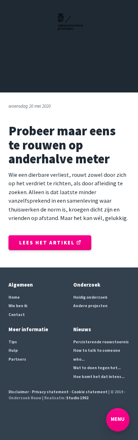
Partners (17, 359)
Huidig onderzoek (90, 297)
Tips (12, 341)
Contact (16, 314)
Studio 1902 (77, 397)
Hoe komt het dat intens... (99, 376)
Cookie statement (89, 391)
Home (14, 297)
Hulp (13, 350)
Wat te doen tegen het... (97, 367)
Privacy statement (50, 391)
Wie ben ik (18, 305)
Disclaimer (18, 391)
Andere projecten (90, 305)
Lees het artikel (47, 242)
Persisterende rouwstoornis (101, 341)
